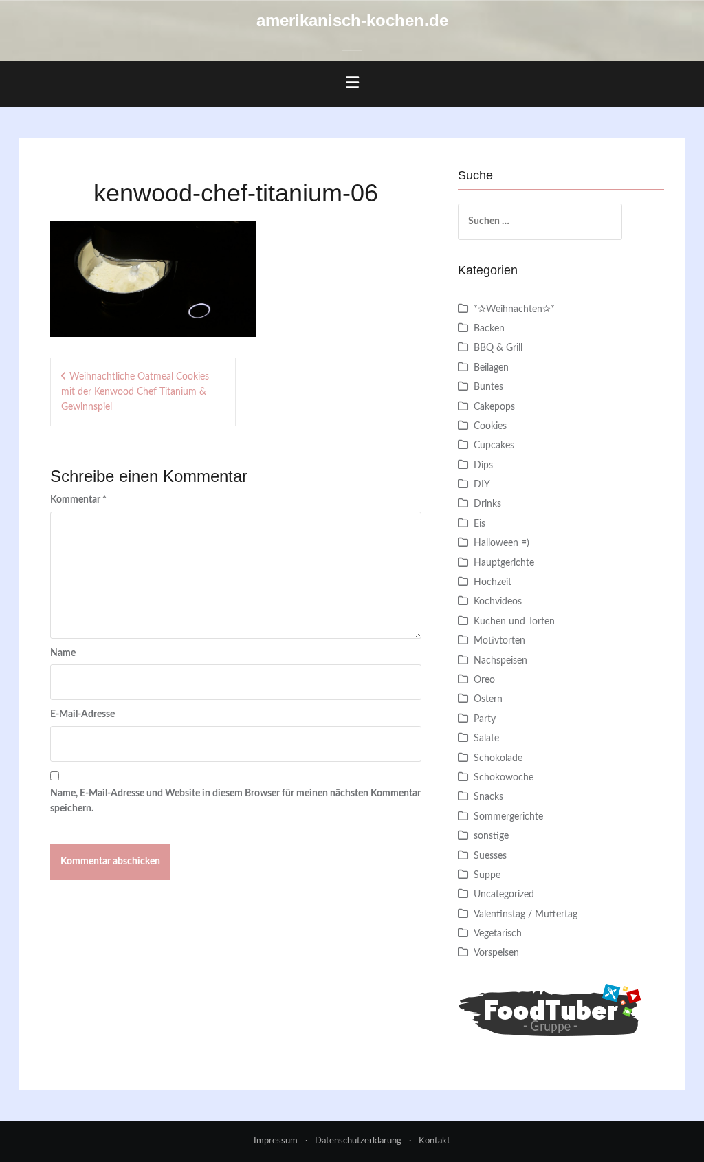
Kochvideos (498, 601)
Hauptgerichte (504, 563)
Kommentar (78, 500)
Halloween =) (501, 543)
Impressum (276, 1141)
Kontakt (434, 1141)
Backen (489, 328)
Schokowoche (504, 777)
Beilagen (491, 368)
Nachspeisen (500, 661)
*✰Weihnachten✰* (514, 309)
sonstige (491, 836)
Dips (483, 465)
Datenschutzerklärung (358, 1141)
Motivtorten (499, 641)
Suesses (490, 856)
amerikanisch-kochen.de (352, 20)
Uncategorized (504, 894)
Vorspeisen (496, 953)
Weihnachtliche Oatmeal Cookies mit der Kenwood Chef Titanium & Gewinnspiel (135, 392)
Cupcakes (494, 445)
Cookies (490, 426)
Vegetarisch (498, 934)
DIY (482, 485)
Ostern (488, 699)
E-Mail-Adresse (82, 714)
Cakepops (494, 407)
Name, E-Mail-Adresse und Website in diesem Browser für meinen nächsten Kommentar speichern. (235, 801)
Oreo (484, 680)
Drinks (487, 504)
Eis (479, 524)
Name (63, 653)
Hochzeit (493, 582)
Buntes (488, 387)
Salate (486, 738)
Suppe (487, 875)
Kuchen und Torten (514, 621)
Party (485, 719)
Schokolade (498, 758)
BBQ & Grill (498, 348)
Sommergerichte (508, 817)
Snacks (488, 797)
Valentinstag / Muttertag (526, 914)
